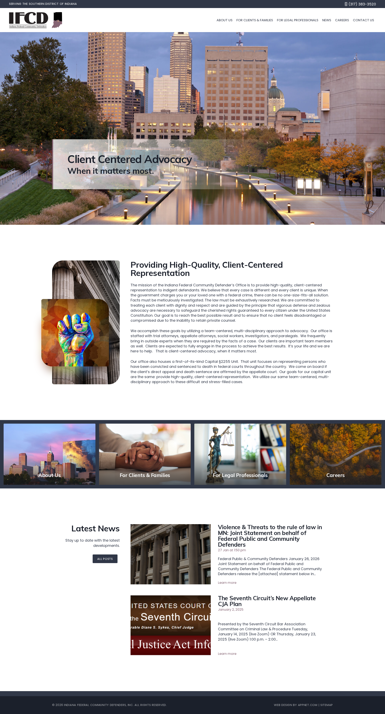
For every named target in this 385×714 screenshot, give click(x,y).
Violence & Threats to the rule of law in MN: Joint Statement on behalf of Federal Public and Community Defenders (270, 535)
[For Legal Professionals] (240, 454)
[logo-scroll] (28, 20)
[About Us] (49, 454)
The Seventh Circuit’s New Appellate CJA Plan (267, 600)
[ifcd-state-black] (57, 20)
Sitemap (326, 705)
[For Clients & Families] (145, 454)
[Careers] (336, 454)
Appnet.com (307, 705)
